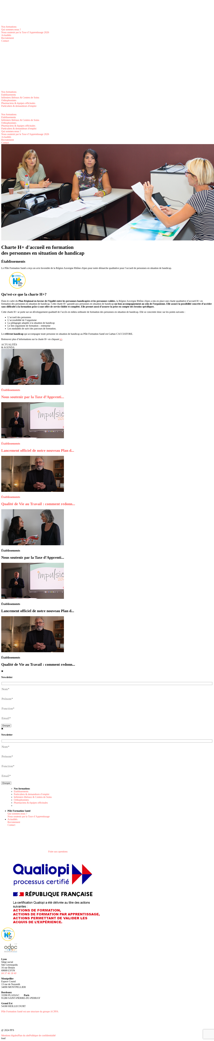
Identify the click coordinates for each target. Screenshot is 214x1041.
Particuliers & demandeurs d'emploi (18, 106)
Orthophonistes (8, 100)
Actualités (6, 35)
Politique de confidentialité (42, 1035)
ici (61, 339)
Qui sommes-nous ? (11, 29)
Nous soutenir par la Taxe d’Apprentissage (29, 816)
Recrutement (7, 38)
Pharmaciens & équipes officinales (18, 103)
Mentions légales (9, 1035)
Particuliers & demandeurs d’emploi (31, 794)
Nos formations (8, 26)
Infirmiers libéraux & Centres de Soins (20, 97)
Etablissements (8, 94)
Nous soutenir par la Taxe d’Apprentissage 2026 (25, 32)
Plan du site (23, 1035)
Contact (5, 40)
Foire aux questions (58, 851)
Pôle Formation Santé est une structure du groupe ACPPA (29, 1011)
